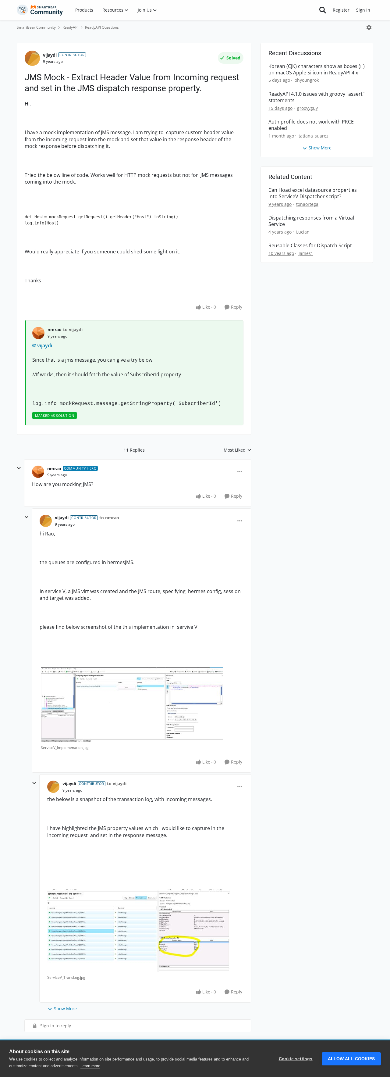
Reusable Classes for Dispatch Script (310, 245)
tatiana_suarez (313, 136)
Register (341, 10)
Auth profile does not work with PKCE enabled (311, 125)
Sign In (363, 10)
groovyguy (307, 108)
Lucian (303, 232)
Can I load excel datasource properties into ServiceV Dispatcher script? (312, 193)
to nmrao (109, 518)
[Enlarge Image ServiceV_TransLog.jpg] (138, 930)
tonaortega (307, 204)
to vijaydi (73, 329)
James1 (306, 253)
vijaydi (50, 55)
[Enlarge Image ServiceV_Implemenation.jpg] (132, 704)
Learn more (90, 1066)
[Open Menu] (369, 27)
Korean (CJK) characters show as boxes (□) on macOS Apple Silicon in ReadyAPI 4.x (316, 69)
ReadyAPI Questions (102, 27)
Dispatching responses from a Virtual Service (311, 221)
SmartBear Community (36, 27)
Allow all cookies (351, 1059)
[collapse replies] (19, 468)
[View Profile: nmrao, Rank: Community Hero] (38, 472)
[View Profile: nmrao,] (38, 333)
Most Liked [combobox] (237, 450)
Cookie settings (296, 1059)
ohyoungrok (307, 80)
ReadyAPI (70, 27)
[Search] (322, 10)
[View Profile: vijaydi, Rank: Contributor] (32, 58)
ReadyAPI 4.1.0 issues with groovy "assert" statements (316, 97)
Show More (65, 1008)
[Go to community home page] (40, 10)
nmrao (55, 329)
